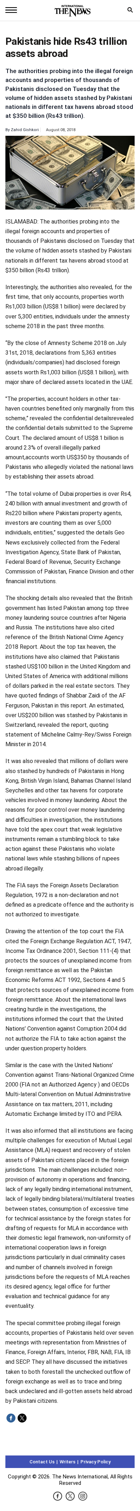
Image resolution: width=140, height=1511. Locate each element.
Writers (67, 1461)
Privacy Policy (95, 1461)
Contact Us (42, 1461)
